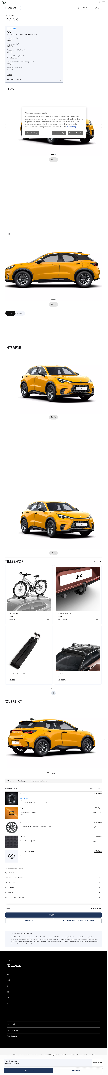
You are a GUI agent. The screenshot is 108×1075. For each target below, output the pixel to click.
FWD (9, 32)
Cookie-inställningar (32, 133)
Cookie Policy (71, 127)
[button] (8, 2)
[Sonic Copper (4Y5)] (8, 220)
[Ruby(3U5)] (54, 199)
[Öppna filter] (100, 561)
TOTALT (27, 1071)
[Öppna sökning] (95, 561)
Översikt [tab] (11, 781)
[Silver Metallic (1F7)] (16, 199)
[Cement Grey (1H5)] (23, 199)
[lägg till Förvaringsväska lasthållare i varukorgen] (48, 680)
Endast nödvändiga (59, 133)
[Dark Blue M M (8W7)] (46, 199)
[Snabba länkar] (58, 773)
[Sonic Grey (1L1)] (31, 199)
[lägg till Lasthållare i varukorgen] (97, 680)
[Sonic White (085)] (8, 199)
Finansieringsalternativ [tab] (40, 781)
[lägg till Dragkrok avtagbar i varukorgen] (97, 619)
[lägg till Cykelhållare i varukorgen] (48, 619)
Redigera (98, 794)
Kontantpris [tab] (22, 781)
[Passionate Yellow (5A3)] (8, 179)
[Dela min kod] (53, 773)
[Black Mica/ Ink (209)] (39, 199)
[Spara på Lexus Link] (48, 773)
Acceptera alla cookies (75, 133)
